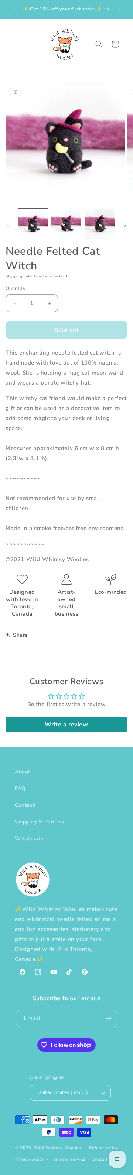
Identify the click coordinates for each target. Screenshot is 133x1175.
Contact (25, 805)
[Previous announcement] (14, 9)
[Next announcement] (119, 9)
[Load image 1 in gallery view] (33, 223)
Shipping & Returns (39, 821)
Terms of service (68, 1159)
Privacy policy (29, 1159)
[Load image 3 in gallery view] (100, 223)
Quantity (15, 288)
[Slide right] (125, 225)
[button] (15, 44)
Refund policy (103, 1148)
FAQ (20, 788)
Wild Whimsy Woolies (57, 1148)
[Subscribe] (108, 1018)
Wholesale (29, 838)
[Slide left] (8, 225)
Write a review (66, 724)
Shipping (14, 276)
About (22, 771)
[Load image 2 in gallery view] (66, 223)
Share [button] (20, 635)
